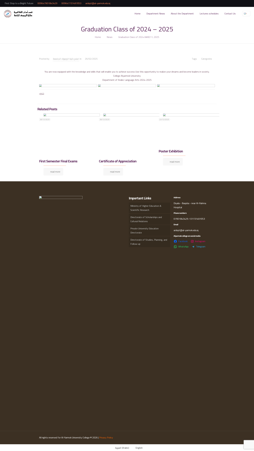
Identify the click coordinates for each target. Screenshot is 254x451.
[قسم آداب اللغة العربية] (18, 13)
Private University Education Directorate (144, 230)
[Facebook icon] (237, 3)
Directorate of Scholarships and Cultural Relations (146, 219)
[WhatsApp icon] (244, 3)
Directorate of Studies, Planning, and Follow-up (148, 242)
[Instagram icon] (241, 3)
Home (98, 37)
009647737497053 (71, 3)
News (109, 37)
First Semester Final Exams (58, 161)
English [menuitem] (139, 448)
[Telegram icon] (248, 3)
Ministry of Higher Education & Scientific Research (145, 208)
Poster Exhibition (171, 151)
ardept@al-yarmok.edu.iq (97, 3)
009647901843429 (47, 3)
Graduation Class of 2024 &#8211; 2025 (138, 37)
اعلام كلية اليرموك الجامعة (66, 59)
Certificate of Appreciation (117, 161)
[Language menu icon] (246, 13)
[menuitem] (120, 448)
